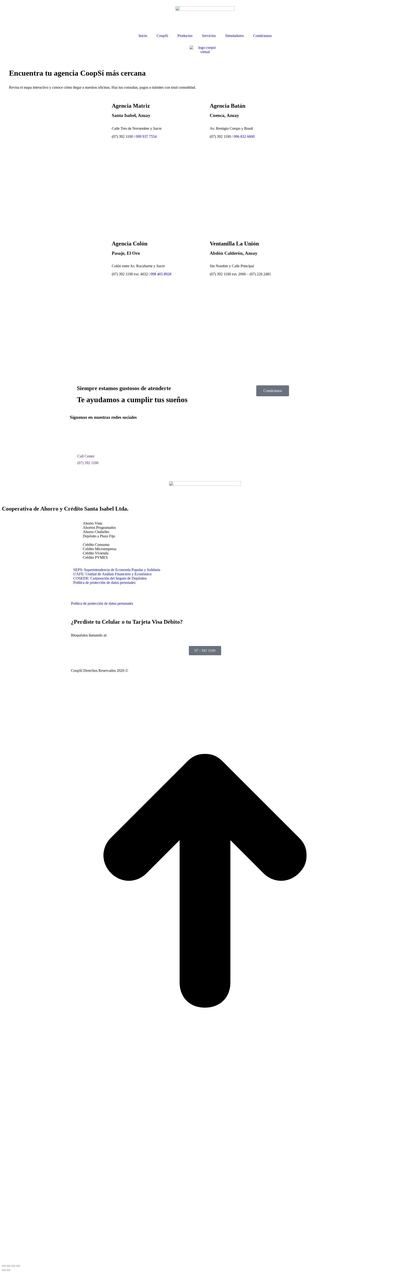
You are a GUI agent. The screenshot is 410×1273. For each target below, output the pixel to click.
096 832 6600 (244, 136)
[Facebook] (76, 435)
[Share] (8, 1266)
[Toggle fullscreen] (13, 1266)
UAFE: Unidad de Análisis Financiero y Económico (112, 574)
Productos (184, 36)
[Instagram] (88, 435)
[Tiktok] (127, 435)
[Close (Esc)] (4, 1266)
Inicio (143, 36)
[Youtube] (101, 435)
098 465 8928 (160, 274)
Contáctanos (262, 36)
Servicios (209, 36)
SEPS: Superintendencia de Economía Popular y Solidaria (116, 570)
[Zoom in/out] (18, 1266)
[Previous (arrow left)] (4, 1270)
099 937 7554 (146, 136)
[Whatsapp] (114, 435)
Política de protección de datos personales (104, 583)
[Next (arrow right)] (8, 1270)
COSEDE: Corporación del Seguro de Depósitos (110, 578)
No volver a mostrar (99, 1257)
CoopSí (162, 36)
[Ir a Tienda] (205, 1082)
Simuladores (234, 36)
